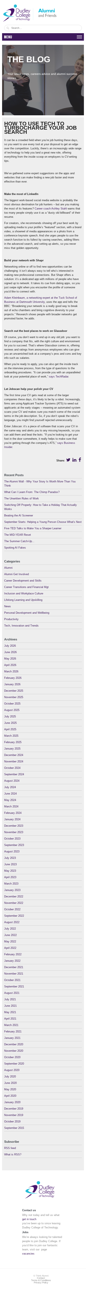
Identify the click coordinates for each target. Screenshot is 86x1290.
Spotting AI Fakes (15, 547)
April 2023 (10, 877)
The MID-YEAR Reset (17, 534)
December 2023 (13, 825)
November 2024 (13, 761)
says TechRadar (58, 376)
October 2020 (12, 1057)
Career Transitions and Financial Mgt (26, 587)
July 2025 (10, 716)
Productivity (11, 619)
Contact (41, 1278)
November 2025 (13, 697)
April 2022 (10, 947)
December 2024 (13, 755)
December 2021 (13, 967)
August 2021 (11, 992)
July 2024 (10, 787)
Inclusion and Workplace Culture (23, 593)
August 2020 (11, 1070)
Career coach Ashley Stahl (51, 208)
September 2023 (14, 845)
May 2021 (10, 1012)
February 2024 (13, 812)
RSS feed (10, 1148)
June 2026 (10, 652)
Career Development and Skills (23, 580)
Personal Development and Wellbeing (26, 612)
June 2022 (10, 935)
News (7, 606)
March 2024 (11, 806)
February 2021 (13, 1031)
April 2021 (10, 1018)
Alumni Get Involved (16, 574)
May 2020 (10, 1089)
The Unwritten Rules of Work (21, 498)
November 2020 (13, 1050)
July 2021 (10, 999)
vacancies (28, 1253)
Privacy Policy (41, 1282)
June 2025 (10, 722)
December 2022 (13, 896)
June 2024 (10, 793)
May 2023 (10, 870)
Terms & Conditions (41, 1280)
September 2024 (14, 774)
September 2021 (14, 986)
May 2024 (10, 800)
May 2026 (10, 658)
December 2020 (13, 1044)
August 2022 (11, 922)
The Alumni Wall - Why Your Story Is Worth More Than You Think (40, 483)
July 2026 (10, 645)
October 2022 (12, 909)
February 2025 (13, 742)
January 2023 (12, 890)
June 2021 (10, 1005)
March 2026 (11, 671)
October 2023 (12, 838)
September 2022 (14, 915)
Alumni (8, 567)
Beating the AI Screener (18, 515)
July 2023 (10, 857)
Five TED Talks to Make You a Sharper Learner (32, 528)
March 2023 (11, 883)
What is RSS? (12, 1154)
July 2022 (10, 928)
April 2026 (10, 665)
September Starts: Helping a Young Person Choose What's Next (43, 521)
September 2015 (14, 1127)
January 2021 (12, 1037)
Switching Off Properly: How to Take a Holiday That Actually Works (40, 507)
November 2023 (13, 832)
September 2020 (14, 1063)
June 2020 (10, 1082)
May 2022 (10, 941)
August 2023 (11, 851)
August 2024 (11, 780)
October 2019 (12, 1121)
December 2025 (13, 690)
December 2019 (13, 1108)
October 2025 (12, 703)
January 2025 (12, 748)
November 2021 (13, 973)
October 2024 (12, 767)
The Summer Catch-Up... (19, 541)
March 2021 (11, 1025)
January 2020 (12, 1102)
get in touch (29, 1219)
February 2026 (13, 677)
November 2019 (13, 1115)
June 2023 (10, 864)
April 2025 (10, 729)
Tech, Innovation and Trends (21, 625)
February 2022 (13, 954)
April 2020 (10, 1095)
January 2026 (12, 684)
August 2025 (11, 710)
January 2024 (12, 819)
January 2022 (12, 960)
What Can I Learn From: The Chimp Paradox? (31, 492)
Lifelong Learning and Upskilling (23, 599)
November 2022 (13, 902)
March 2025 (11, 735)
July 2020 (10, 1076)
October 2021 (12, 980)
